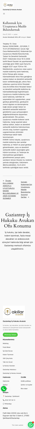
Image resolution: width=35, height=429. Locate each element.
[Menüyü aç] (4, 14)
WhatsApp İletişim (10, 334)
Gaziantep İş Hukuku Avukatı (12, 9)
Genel (29, 37)
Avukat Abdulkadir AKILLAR (11, 37)
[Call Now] (3, 388)
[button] (31, 425)
